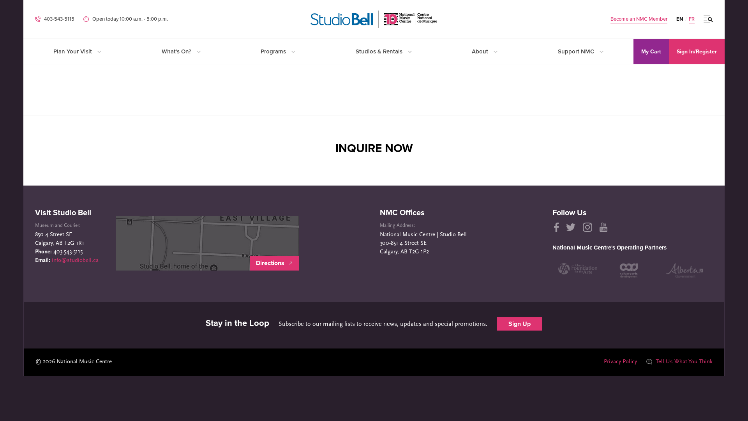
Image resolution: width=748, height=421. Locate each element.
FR (692, 19)
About (481, 51)
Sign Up (519, 324)
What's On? (177, 51)
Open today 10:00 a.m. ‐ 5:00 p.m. (130, 19)
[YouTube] (603, 227)
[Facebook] (555, 227)
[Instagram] (587, 227)
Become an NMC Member (638, 19)
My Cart (651, 51)
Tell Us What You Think (683, 362)
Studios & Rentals (380, 51)
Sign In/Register (697, 51)
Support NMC (577, 51)
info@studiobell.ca (75, 261)
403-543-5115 (59, 19)
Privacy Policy (620, 362)
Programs (274, 51)
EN (679, 19)
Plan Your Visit (73, 51)
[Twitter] (570, 227)
